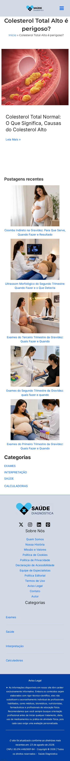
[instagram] (30, 524)
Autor (35, 596)
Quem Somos (35, 539)
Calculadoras (15, 660)
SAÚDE (9, 478)
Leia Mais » (13, 139)
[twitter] (21, 524)
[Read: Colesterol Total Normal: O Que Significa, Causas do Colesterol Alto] (35, 76)
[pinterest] (48, 524)
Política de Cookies (35, 555)
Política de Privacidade (35, 560)
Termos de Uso (35, 580)
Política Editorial (35, 575)
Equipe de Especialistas (35, 570)
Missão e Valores (35, 549)
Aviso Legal (35, 586)
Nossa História (35, 544)
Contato (35, 591)
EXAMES (10, 466)
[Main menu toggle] (62, 8)
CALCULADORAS (16, 486)
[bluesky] (39, 524)
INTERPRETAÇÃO (15, 472)
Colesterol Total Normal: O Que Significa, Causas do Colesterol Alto (33, 123)
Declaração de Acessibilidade (35, 565)
